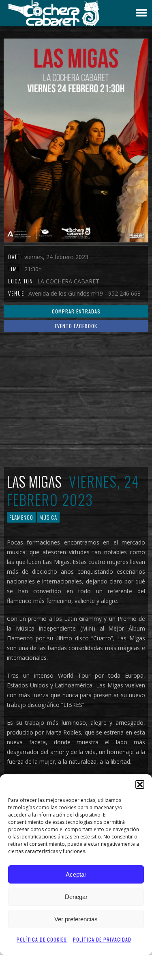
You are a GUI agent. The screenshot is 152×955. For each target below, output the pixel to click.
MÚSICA (48, 517)
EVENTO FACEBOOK (76, 325)
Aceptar (76, 874)
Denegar (76, 896)
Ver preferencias (76, 919)
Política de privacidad (102, 939)
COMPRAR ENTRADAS (76, 311)
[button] (140, 784)
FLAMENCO (21, 517)
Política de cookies (42, 939)
